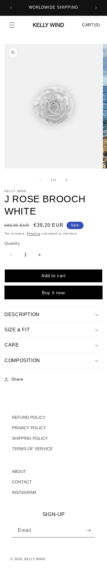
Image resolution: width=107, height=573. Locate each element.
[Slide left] (40, 179)
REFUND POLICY (28, 417)
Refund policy (61, 559)
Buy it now (53, 292)
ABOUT (19, 471)
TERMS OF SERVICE (32, 448)
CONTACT (22, 481)
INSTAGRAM (24, 492)
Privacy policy (86, 559)
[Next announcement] (96, 7)
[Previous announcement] (11, 7)
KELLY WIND (34, 559)
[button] (11, 25)
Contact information (85, 566)
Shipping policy (54, 566)
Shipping (33, 233)
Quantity (12, 243)
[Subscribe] (88, 530)
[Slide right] (66, 179)
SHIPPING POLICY (30, 438)
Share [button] (17, 379)
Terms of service (26, 566)
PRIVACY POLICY (29, 427)
